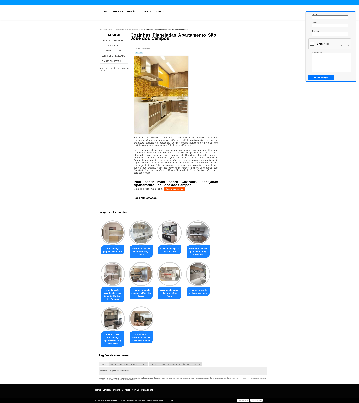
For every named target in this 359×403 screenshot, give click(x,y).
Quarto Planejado (111, 61)
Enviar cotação (321, 77)
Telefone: (314, 31)
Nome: (314, 14)
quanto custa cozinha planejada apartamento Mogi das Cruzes (112, 339)
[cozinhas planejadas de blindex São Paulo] (169, 274)
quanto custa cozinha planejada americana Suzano (141, 337)
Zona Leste (197, 364)
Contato (161, 12)
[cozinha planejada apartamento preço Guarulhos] (198, 232)
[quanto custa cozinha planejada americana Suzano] (141, 318)
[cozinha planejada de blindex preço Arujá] (141, 232)
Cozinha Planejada (111, 51)
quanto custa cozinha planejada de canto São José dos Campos (113, 294)
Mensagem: (314, 52)
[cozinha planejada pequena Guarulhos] (113, 232)
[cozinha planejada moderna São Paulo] (198, 274)
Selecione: (104, 364)
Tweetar (139, 52)
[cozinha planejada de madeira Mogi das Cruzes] (141, 274)
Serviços (146, 12)
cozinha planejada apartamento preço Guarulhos (198, 251)
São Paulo (186, 364)
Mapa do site (147, 390)
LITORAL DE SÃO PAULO (170, 364)
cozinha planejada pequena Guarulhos (112, 250)
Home (104, 12)
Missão (131, 12)
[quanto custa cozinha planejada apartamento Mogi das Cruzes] (113, 318)
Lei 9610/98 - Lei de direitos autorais (123, 379)
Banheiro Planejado (112, 40)
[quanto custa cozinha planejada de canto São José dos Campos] (113, 274)
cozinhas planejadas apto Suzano (170, 250)
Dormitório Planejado (113, 56)
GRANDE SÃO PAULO (119, 364)
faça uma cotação (174, 189)
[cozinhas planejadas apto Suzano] (169, 232)
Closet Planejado (111, 46)
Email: (314, 23)
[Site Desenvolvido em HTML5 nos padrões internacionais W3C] (243, 400)
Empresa (117, 12)
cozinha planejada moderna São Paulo (198, 291)
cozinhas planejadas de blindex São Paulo (170, 293)
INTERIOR (154, 364)
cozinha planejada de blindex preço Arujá (141, 251)
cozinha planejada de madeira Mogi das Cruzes (141, 293)
